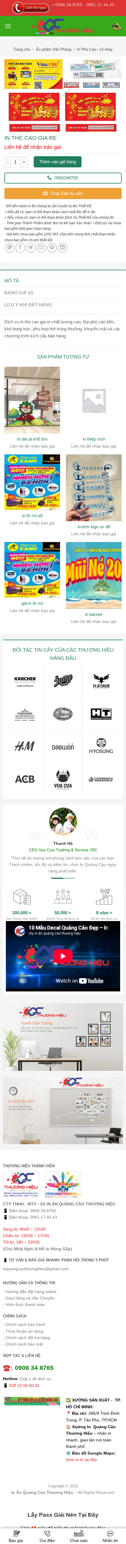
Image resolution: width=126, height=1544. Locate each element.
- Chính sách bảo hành (24, 1318)
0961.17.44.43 (43, 1210)
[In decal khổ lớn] (32, 400)
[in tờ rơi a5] (32, 482)
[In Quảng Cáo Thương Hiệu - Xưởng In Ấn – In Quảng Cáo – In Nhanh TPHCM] (63, 26)
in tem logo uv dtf (94, 526)
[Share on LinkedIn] (62, 248)
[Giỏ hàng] (117, 26)
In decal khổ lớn (32, 438)
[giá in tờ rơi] (32, 570)
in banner (94, 614)
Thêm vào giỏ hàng (57, 161)
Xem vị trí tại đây (81, 1453)
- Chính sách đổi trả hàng (26, 1331)
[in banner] (94, 575)
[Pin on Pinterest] (52, 248)
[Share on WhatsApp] (10, 248)
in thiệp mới (94, 438)
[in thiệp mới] (94, 400)
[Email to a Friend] (41, 248)
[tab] (63, 281)
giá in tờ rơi (32, 603)
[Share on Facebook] (20, 248)
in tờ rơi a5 (32, 515)
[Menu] (7, 26)
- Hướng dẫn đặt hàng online (30, 1285)
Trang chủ (21, 49)
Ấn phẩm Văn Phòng (53, 49)
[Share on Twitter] (31, 248)
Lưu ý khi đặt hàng (28, 304)
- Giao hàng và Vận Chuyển (29, 1291)
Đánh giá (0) (18, 292)
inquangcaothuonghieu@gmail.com (36, 1262)
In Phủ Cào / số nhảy (95, 49)
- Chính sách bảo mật (23, 1337)
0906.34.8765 (43, 1204)
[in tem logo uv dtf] (94, 487)
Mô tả (11, 280)
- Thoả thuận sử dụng (23, 1324)
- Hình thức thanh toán (24, 1298)
